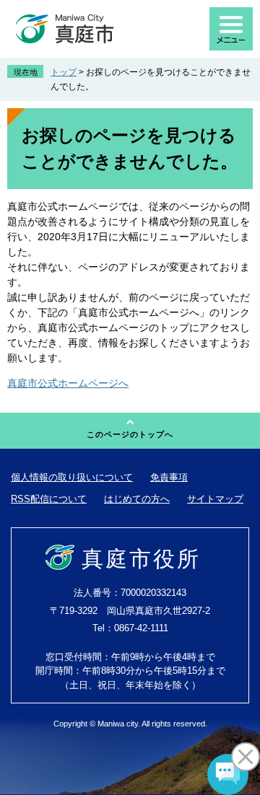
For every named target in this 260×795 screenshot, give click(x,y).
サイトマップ (215, 498)
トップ (64, 72)
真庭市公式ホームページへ (68, 383)
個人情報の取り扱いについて (72, 477)
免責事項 (169, 477)
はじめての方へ (137, 498)
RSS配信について (49, 498)
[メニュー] (231, 28)
